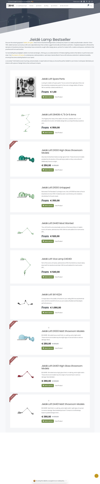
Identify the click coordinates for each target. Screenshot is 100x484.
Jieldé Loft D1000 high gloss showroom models (62, 151)
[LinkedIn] (84, 1)
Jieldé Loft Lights (28, 42)
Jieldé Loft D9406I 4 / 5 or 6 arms (59, 114)
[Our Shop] (14, 468)
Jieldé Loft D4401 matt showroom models (63, 404)
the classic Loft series (18, 55)
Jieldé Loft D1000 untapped (56, 187)
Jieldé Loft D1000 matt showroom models (63, 331)
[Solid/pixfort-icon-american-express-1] (85, 480)
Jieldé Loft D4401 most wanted (58, 223)
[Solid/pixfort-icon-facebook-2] (91, 437)
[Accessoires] (8, 468)
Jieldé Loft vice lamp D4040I (57, 258)
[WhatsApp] (92, 1)
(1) (48, 327)
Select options (49, 97)
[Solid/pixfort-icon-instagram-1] (82, 437)
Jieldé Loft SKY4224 (52, 294)
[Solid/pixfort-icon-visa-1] (88, 480)
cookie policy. (61, 481)
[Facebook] (81, 1)
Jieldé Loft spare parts (53, 78)
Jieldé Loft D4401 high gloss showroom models (62, 367)
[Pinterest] (86, 1)
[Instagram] (89, 1)
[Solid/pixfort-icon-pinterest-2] (85, 437)
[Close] (66, 481)
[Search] (91, 5)
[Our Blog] (11, 468)
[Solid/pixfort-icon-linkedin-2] (88, 437)
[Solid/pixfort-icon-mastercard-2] (92, 480)
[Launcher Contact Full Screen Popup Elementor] (96, 476)
